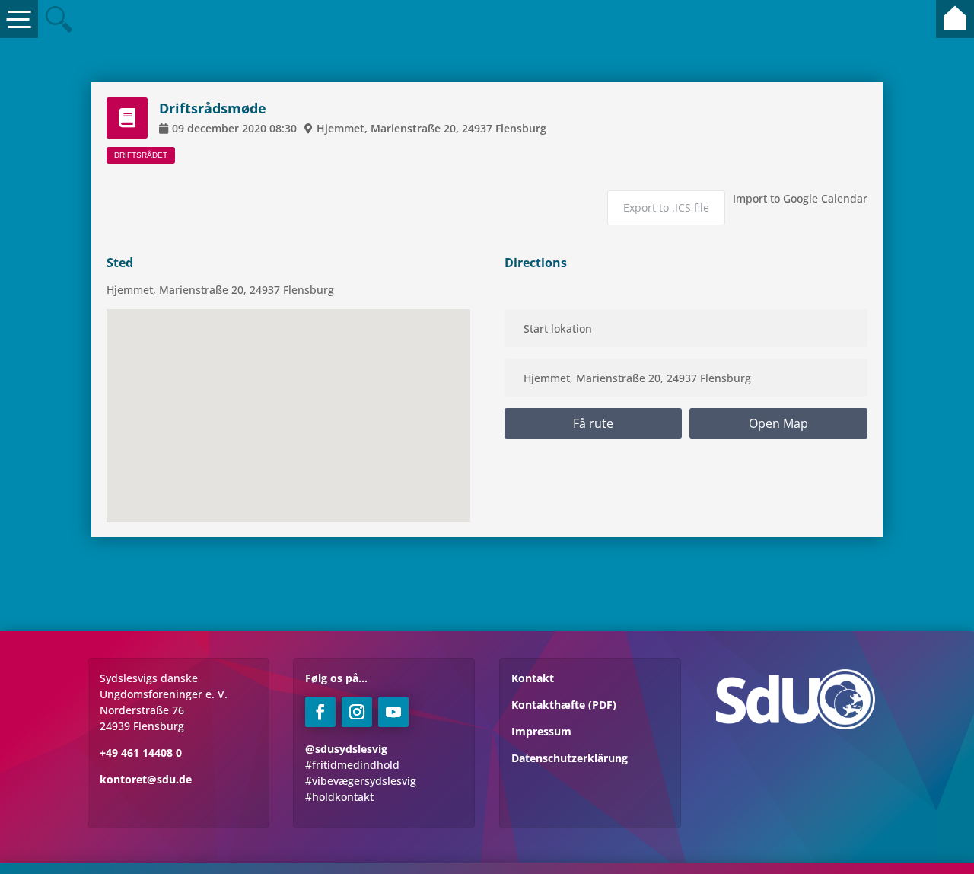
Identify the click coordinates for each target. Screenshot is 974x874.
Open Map (778, 423)
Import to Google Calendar (800, 198)
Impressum (541, 731)
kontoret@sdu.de (146, 779)
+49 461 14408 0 (141, 752)
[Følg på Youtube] (393, 712)
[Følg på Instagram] (357, 712)
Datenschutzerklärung (569, 758)
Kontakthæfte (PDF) (563, 704)
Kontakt (532, 678)
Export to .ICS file (666, 207)
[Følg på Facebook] (320, 712)
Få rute (593, 423)
